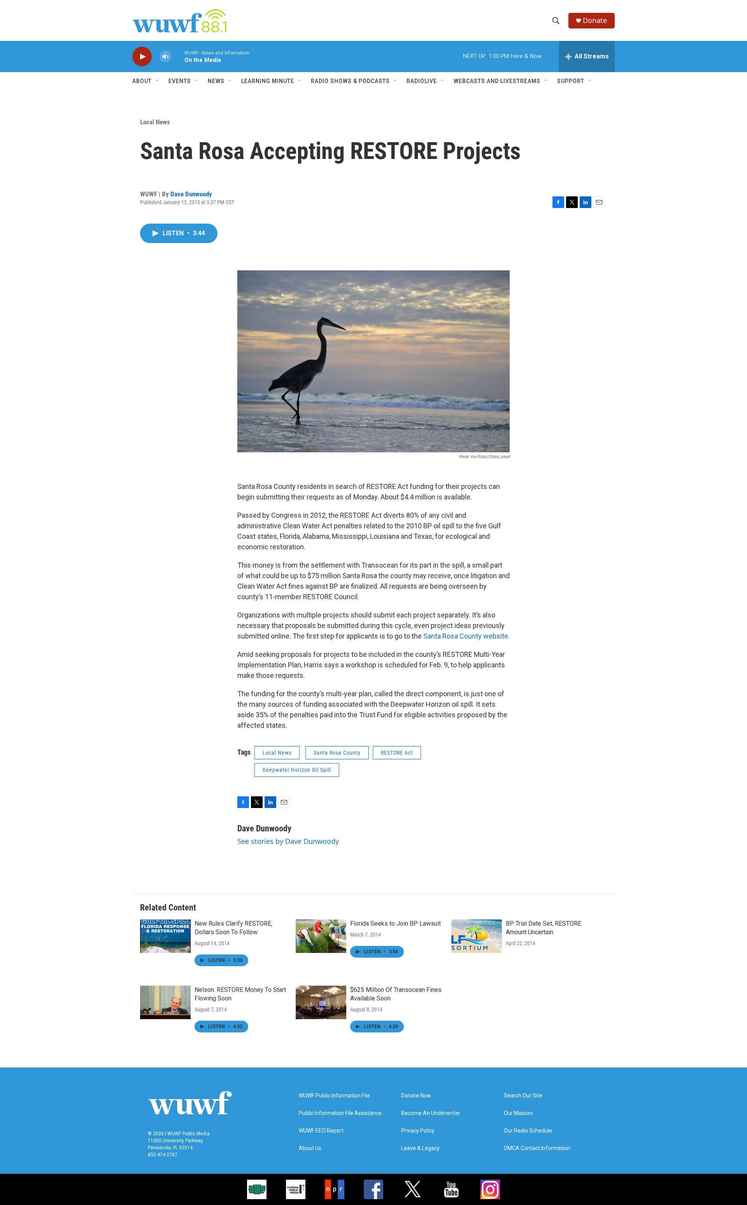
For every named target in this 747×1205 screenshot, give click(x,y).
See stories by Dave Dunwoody (288, 841)
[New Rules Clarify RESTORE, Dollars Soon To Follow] (165, 936)
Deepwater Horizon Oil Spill (297, 770)
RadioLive (422, 81)
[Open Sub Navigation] (157, 81)
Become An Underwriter (430, 1113)
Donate (595, 20)
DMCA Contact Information (537, 1148)
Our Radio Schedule (528, 1131)
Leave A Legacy (420, 1148)
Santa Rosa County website (465, 636)
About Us (310, 1148)
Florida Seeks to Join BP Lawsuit (395, 923)
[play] (142, 56)
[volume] (165, 56)
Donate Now (416, 1096)
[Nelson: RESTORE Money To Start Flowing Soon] (165, 1002)
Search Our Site (523, 1096)
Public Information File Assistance (340, 1113)
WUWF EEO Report (321, 1131)
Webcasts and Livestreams (497, 81)
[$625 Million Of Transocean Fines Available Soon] (321, 1002)
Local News (155, 122)
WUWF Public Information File (334, 1096)
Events (179, 81)
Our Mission (518, 1113)
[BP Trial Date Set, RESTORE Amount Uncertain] (476, 936)
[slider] (178, 56)
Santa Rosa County (337, 753)
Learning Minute (267, 81)
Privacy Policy (418, 1131)
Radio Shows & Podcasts (350, 81)
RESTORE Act (397, 753)
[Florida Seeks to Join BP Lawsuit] (321, 936)
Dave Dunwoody (191, 194)
